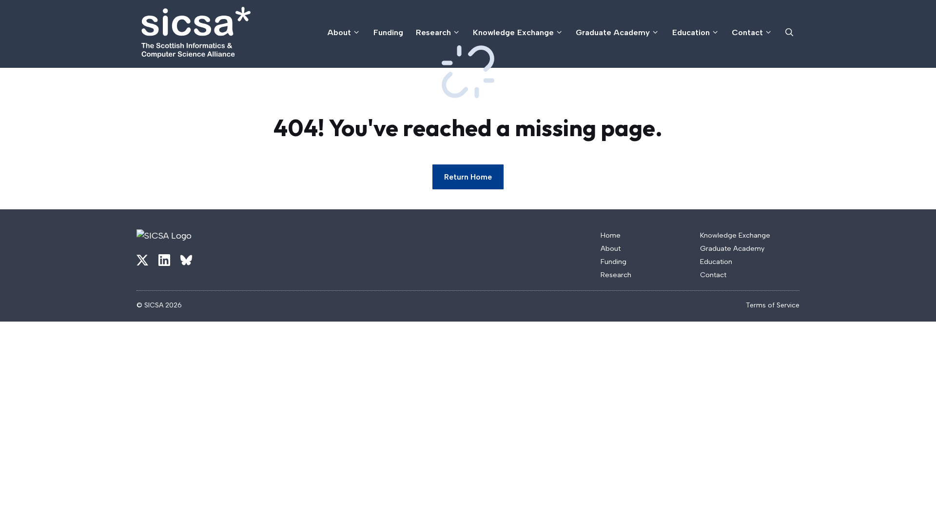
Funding (388, 32)
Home (611, 235)
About (339, 32)
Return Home (468, 177)
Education (691, 32)
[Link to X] (142, 260)
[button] (789, 32)
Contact (747, 32)
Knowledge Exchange (513, 32)
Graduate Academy (613, 32)
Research (433, 32)
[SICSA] (196, 32)
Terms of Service (773, 305)
